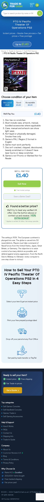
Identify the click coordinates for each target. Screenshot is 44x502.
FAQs (5, 430)
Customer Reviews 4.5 (13, 453)
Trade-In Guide (9, 439)
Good (18, 103)
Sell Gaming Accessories (13, 416)
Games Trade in (9, 413)
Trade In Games (15, 51)
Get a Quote (12, 390)
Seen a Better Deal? (22, 196)
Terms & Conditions (11, 459)
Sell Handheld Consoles (12, 410)
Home (3, 51)
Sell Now (22, 183)
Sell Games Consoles (11, 406)
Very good (7, 103)
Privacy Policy (8, 463)
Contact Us (7, 433)
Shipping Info (8, 436)
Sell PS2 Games (30, 51)
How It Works (8, 426)
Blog (5, 456)
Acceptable (30, 103)
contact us (13, 215)
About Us (6, 449)
